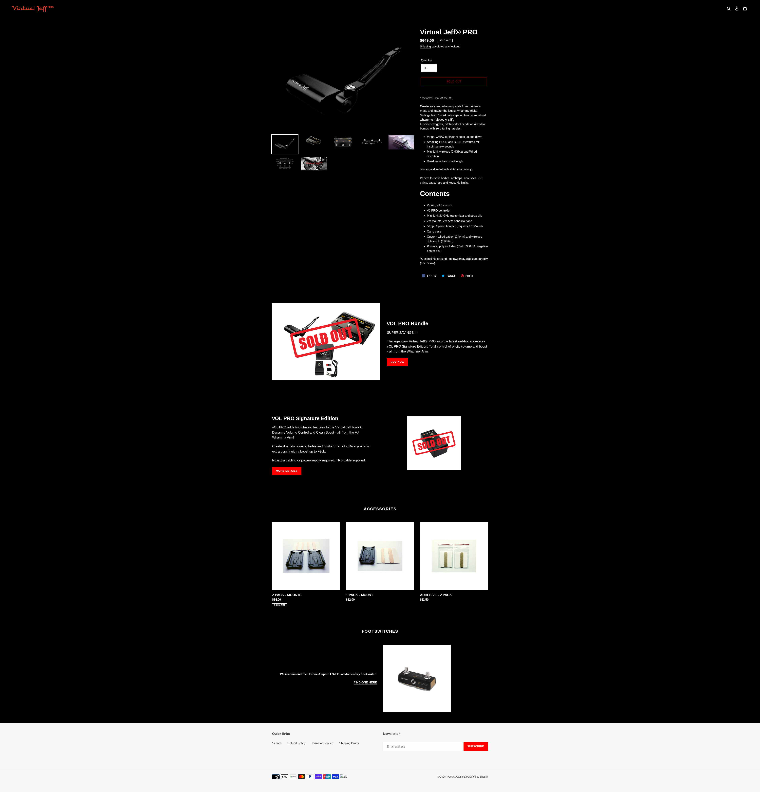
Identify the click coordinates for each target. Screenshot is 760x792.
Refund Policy (296, 743)
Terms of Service (322, 743)
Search (276, 743)
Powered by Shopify (477, 776)
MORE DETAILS (287, 470)
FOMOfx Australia (456, 776)
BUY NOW (397, 361)
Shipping (425, 46)
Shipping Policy (349, 743)
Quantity (426, 60)
